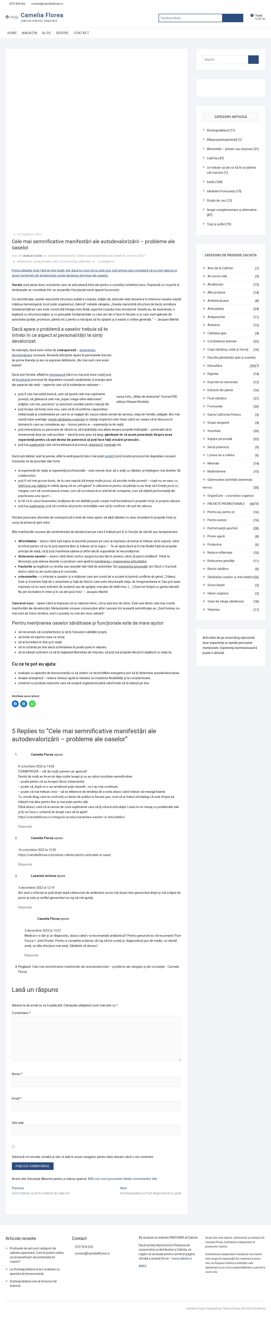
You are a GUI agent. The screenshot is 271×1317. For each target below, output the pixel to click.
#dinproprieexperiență (222, 140)
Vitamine (213, 609)
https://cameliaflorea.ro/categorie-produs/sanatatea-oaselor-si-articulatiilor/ (71, 817)
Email (17, 1098)
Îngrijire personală (219, 439)
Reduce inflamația (219, 552)
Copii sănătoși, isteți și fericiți (227, 349)
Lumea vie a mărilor (221, 455)
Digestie (212, 374)
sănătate (85, 261)
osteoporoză (68, 261)
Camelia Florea (42, 15)
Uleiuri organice (218, 593)
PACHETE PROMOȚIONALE (226, 504)
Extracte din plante (220, 390)
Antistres (213, 325)
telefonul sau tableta (32, 486)
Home (12, 33)
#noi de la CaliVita (220, 268)
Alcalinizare (215, 284)
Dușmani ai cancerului (222, 382)
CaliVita (212, 158)
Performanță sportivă (222, 528)
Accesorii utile (217, 276)
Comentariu (21, 1013)
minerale (110, 445)
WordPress (258, 1308)
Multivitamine (216, 471)
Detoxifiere (214, 366)
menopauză (57, 375)
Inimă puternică (218, 447)
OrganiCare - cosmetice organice (230, 496)
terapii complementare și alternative (100, 256)
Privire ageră (216, 536)
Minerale (213, 463)
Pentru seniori (217, 520)
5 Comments (106, 261)
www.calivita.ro (182, 1258)
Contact (82, 33)
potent (109, 456)
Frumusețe (215, 406)
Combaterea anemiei (221, 341)
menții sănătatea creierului (66, 419)
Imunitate (214, 431)
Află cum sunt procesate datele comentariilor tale (122, 1179)
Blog (46, 33)
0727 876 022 (17, 3)
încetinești (23, 380)
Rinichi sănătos (218, 569)
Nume (17, 1074)
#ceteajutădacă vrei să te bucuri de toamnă (33, 1283)
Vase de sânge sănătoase (225, 601)
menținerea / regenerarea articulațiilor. (120, 561)
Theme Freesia (232, 1308)
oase (55, 261)
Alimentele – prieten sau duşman (230, 149)
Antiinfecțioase (218, 301)
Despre (62, 33)
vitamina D (95, 445)
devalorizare (42, 261)
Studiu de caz (216, 200)
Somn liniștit (216, 585)
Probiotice (214, 544)
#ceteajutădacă (218, 130)
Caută (232, 18)
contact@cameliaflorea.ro (47, 3)
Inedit (210, 182)
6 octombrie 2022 (28, 234)
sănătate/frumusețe (61, 256)
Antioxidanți (215, 309)
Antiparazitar (216, 317)
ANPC (143, 1266)
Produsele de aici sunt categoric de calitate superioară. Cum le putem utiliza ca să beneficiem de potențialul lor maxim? (37, 1255)
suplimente (36, 445)
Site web (18, 1123)
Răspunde (25, 826)
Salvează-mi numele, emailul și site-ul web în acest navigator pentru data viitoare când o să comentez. (83, 1157)
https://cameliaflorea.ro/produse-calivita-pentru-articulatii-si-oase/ (64, 855)
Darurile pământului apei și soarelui (231, 357)
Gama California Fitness (224, 414)
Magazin (29, 33)
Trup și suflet (136, 256)
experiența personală (132, 566)
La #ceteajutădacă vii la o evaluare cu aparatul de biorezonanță (35, 1271)
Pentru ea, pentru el (220, 512)
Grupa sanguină (218, 422)
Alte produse (216, 292)
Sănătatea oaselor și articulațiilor (230, 577)
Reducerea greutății (220, 561)
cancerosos (24, 261)
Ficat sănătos (217, 398)
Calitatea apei (216, 333)
